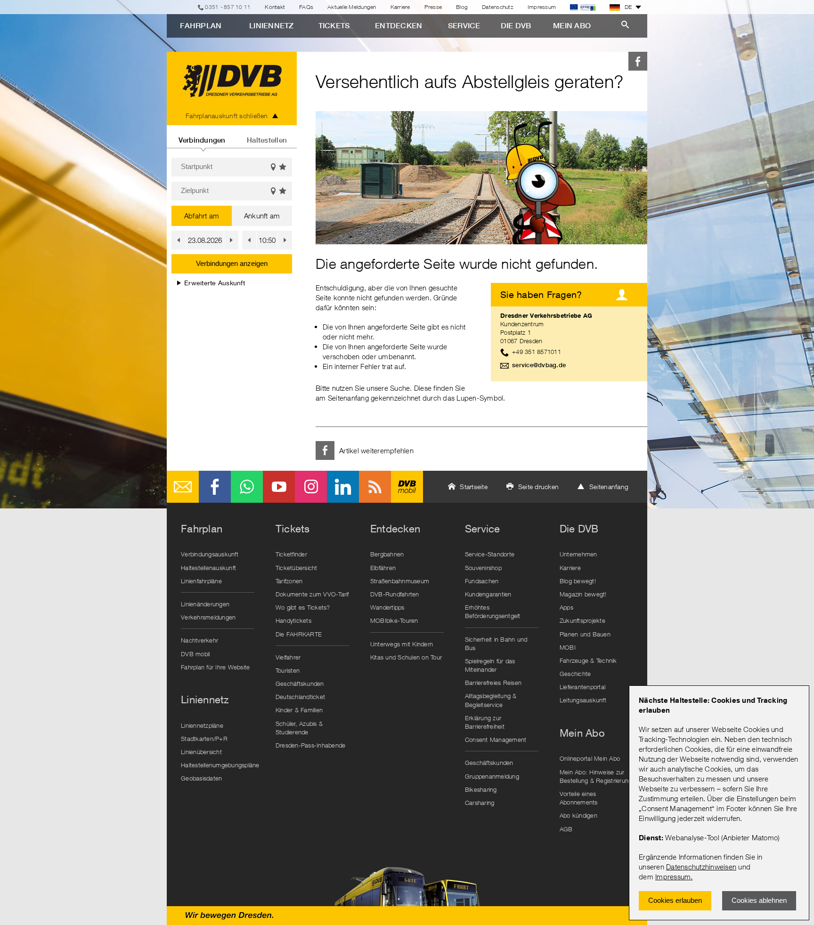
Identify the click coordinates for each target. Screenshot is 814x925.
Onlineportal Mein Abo (590, 758)
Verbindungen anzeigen (232, 263)
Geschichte (575, 673)
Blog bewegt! (578, 581)
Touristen (288, 670)
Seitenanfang (608, 487)
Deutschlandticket (300, 696)
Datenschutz (497, 6)
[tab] (202, 136)
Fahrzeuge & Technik (588, 660)
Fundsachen (482, 581)
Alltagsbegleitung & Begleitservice (491, 700)
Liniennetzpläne (202, 725)
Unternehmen (578, 554)
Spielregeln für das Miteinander (490, 665)
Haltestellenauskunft (208, 567)
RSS (375, 487)
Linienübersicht (201, 752)
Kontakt (275, 6)
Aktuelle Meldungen (351, 6)
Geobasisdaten (201, 778)
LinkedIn (343, 487)
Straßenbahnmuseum (399, 581)
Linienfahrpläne (201, 581)
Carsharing (480, 802)
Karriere (400, 6)
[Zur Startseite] (232, 79)
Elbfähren (383, 567)
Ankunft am (262, 215)
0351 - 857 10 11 (228, 6)
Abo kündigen (578, 815)
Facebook (637, 61)
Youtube (279, 487)
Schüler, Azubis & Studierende (299, 728)
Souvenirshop (483, 567)
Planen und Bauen (585, 634)
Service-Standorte (489, 554)
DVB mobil (407, 487)
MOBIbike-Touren (394, 620)
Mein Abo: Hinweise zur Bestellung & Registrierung (596, 776)
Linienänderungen (205, 604)
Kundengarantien (488, 594)
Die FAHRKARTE (299, 634)
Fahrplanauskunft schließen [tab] (227, 116)
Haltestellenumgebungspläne (220, 765)
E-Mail (183, 487)
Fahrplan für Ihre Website (215, 667)
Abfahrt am (202, 215)
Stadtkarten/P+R (204, 738)
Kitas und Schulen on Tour (406, 657)
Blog (462, 6)
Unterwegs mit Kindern (401, 644)
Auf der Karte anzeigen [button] (273, 167)
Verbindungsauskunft (209, 554)
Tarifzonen (289, 581)
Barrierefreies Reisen (493, 682)
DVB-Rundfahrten (394, 594)
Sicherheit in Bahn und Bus (496, 643)
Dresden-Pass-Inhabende (311, 745)
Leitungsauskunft (583, 700)
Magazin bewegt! (583, 594)
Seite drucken (538, 487)
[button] (178, 240)
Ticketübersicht (296, 567)
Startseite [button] (474, 487)
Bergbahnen (387, 554)
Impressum (673, 876)
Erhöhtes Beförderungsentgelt (493, 611)
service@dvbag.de (539, 365)
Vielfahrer (288, 657)
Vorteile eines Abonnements (579, 798)
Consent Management (496, 739)
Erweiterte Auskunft (214, 283)
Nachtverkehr (199, 640)
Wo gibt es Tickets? (303, 607)
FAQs (306, 6)
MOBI (568, 647)
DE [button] (628, 6)
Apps (566, 607)
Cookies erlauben (675, 900)
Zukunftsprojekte (582, 620)
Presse (433, 6)
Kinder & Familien (299, 710)
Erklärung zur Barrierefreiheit (485, 722)
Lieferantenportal (582, 687)
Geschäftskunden (300, 683)
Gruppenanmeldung (492, 776)
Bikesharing (481, 789)
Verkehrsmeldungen (208, 617)
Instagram (311, 487)
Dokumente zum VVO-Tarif (312, 594)
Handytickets (293, 620)
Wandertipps (387, 607)
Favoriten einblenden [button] (283, 167)
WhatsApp (247, 487)
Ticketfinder (291, 554)
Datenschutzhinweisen (701, 866)
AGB (566, 829)
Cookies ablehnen (759, 900)
